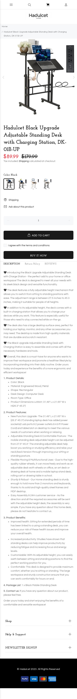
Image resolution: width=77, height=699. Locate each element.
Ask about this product (21, 207)
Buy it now (38, 255)
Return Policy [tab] (32, 264)
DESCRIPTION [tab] (12, 264)
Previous (3, 77)
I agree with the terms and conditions (29, 245)
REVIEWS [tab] (50, 264)
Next (73, 77)
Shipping (24, 161)
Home (5, 26)
